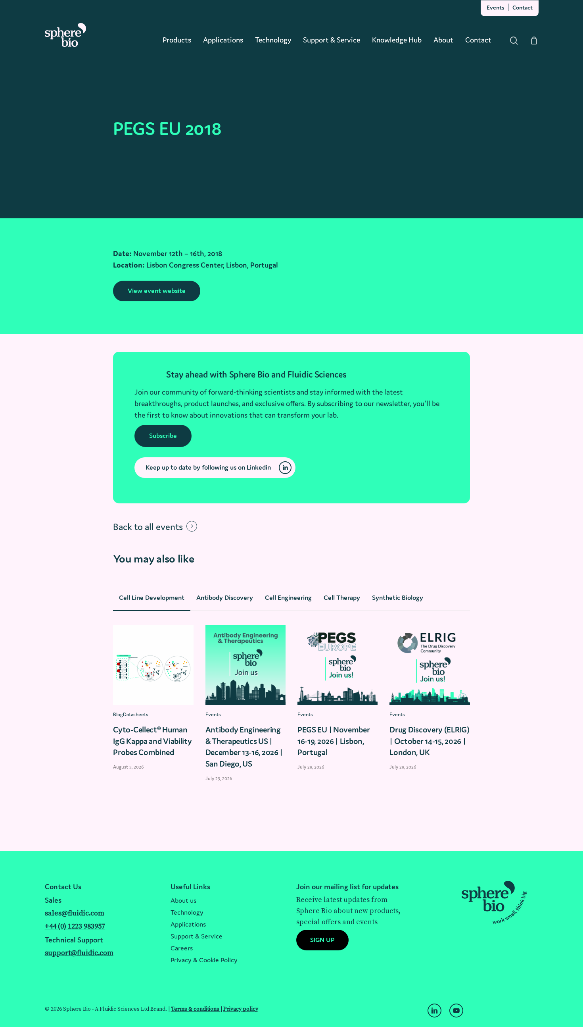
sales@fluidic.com (74, 913)
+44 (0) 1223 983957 (75, 926)
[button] (156, 291)
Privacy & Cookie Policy (204, 960)
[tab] (151, 597)
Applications (188, 924)
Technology (187, 912)
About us (183, 900)
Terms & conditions (196, 1009)
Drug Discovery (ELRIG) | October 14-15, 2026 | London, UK (429, 740)
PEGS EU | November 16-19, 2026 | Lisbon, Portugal (333, 740)
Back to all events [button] (148, 526)
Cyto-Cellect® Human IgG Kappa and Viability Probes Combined (152, 740)
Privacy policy (240, 1009)
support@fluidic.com (79, 953)
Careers (182, 948)
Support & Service (196, 936)
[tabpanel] (291, 709)
